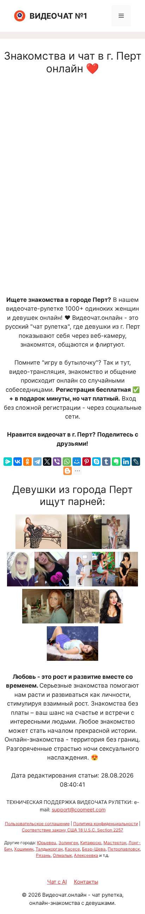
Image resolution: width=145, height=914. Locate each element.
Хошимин (23, 849)
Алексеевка (86, 855)
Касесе (72, 849)
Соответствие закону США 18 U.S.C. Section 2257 (72, 830)
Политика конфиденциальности (105, 823)
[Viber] (57, 461)
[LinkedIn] (126, 461)
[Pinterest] (86, 461)
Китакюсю (90, 842)
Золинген (68, 842)
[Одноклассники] (27, 461)
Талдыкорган (49, 849)
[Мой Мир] (76, 461)
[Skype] (96, 461)
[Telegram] (37, 461)
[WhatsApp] (67, 461)
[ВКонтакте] (17, 461)
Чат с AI (57, 881)
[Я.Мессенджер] (8, 461)
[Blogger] (67, 471)
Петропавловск (124, 849)
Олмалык (62, 855)
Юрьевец (46, 842)
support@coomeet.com (79, 809)
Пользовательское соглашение (37, 823)
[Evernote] (116, 461)
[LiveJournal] (136, 461)
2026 (34, 894)
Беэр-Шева (94, 849)
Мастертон (114, 842)
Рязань (43, 855)
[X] (47, 461)
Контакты (86, 881)
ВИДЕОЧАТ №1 (58, 15)
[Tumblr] (106, 461)
